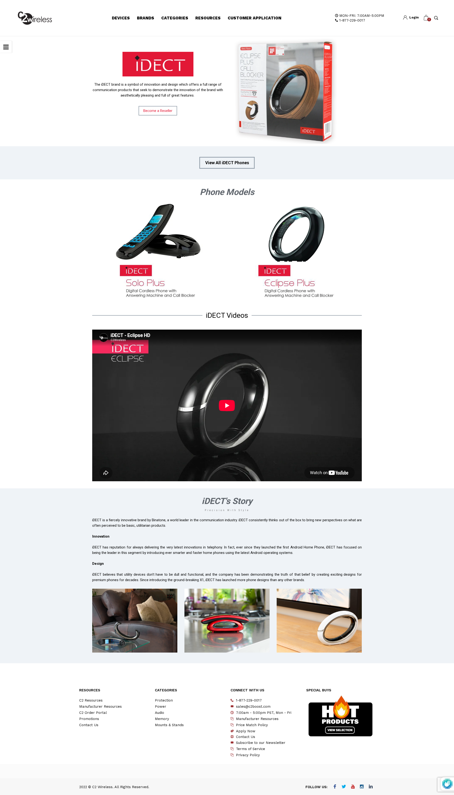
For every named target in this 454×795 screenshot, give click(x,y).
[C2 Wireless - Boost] (35, 18)
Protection (164, 700)
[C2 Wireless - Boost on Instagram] (362, 787)
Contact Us (88, 725)
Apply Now (245, 731)
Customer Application (254, 18)
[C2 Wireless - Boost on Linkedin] (371, 787)
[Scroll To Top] (441, 749)
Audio (159, 713)
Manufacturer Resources (100, 706)
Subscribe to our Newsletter (260, 743)
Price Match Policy (252, 725)
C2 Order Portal (93, 713)
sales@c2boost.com (253, 706)
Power (160, 706)
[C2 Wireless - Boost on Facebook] (335, 787)
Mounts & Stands (169, 725)
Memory (162, 719)
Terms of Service (250, 749)
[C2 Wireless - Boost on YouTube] (353, 787)
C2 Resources (91, 700)
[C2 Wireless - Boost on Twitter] (344, 787)
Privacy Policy (248, 755)
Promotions (89, 719)
